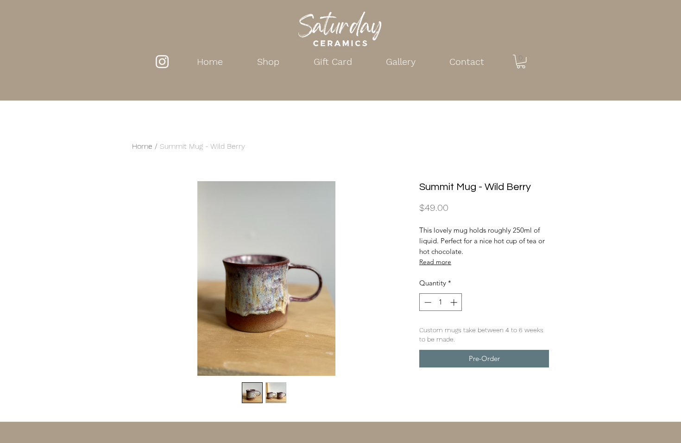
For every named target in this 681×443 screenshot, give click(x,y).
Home (142, 146)
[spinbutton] (440, 302)
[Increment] (454, 302)
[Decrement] (427, 302)
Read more (435, 262)
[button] (521, 61)
